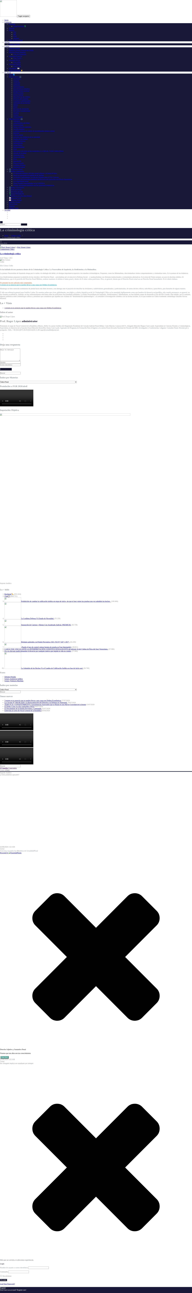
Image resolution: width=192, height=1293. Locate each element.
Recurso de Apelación (21, 109)
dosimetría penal (19, 167)
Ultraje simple (18, 135)
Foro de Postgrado (19, 54)
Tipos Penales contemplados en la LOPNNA (29, 183)
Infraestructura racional (21, 91)
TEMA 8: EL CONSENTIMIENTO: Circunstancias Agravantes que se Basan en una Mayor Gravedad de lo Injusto (45, 705)
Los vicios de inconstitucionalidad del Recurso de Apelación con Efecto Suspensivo (42, 179)
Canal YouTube (14, 44)
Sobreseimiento (18, 87)
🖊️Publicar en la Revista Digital (20, 196)
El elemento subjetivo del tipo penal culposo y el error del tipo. (35, 173)
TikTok (7, 42)
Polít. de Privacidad (16, 40)
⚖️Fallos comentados (16, 171)
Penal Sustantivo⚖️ (16, 119)
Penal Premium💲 (19, 26)
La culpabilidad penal (20, 181)
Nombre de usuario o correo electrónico (14, 1268)
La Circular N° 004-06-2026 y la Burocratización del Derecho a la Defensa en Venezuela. (35, 703)
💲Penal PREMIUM (16, 194)
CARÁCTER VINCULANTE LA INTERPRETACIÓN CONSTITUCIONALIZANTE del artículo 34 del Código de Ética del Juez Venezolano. (56, 649)
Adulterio (16, 121)
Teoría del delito (19, 157)
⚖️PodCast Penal (15, 189)
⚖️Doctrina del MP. (16, 192)
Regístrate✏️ (9, 594)
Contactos (7, 22)
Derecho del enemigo (20, 99)
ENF (15, 36)
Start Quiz (4, 1057)
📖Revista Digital (15, 200)
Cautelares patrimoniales (21, 101)
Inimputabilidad (18, 147)
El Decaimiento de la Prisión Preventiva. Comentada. (23, 709)
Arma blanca (17, 145)
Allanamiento (18, 117)
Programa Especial (15, 56)
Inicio (6, 20)
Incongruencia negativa (21, 89)
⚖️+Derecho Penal (15, 169)
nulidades (16, 85)
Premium (12, 24)
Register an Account (7, 1292)
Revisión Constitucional (21, 111)
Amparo (16, 81)
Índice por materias (9, 685)
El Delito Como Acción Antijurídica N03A (19, 707)
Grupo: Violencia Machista (13, 681)
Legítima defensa (19, 141)
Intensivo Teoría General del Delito (21, 50)
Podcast (11, 28)
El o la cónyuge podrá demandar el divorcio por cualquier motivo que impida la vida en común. (37, 651)
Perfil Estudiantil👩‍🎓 (16, 70)
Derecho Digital (14, 202)
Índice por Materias (9, 377)
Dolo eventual (18, 95)
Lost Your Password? (7, 1284)
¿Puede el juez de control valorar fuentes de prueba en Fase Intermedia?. (46, 647)
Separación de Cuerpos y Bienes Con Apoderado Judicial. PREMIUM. (46, 625)
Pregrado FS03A (15, 64)
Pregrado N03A (14, 60)
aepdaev (16, 38)
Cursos (6, 46)
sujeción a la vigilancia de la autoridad (26, 137)
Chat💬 (7, 596)
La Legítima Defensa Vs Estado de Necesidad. (37, 618)
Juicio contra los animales (22, 127)
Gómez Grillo (14, 208)
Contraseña (4, 1272)
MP (14, 34)
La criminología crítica (10, 253)
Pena (15, 149)
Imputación (17, 161)
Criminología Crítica (7, 249)
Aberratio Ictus (18, 155)
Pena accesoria (18, 163)
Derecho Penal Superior (17, 52)
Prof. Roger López (23, 247)
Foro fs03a (17, 66)
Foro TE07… (18, 58)
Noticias (12, 206)
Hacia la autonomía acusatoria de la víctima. (28, 175)
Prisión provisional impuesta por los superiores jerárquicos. (33, 185)
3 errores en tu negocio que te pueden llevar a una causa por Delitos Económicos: (28, 285)
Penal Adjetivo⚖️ (15, 77)
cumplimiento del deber (21, 123)
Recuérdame (6, 1276)
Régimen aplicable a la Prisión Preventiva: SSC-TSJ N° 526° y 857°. (45, 642)
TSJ (14, 32)
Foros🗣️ (12, 75)
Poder (15, 107)
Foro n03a (17, 62)
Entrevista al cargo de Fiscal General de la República (22, 711)
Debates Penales (10, 677)
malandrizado (18, 143)
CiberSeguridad (14, 48)
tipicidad (16, 133)
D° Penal (7, 72)
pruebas (16, 113)
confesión (16, 83)
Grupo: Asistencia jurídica (13, 679)
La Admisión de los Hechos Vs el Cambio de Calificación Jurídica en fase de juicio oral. (52, 668)
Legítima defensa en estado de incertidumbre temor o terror (34, 131)
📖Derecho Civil (15, 198)
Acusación (17, 79)
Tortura (15, 115)
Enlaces (11, 30)
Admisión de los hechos (21, 103)
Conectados (8, 768)
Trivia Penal (13, 204)
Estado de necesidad (20, 139)
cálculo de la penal (19, 153)
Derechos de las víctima (21, 97)
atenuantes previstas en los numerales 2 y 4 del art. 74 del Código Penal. (38, 151)
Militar (15, 105)
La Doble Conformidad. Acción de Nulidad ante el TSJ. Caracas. (36, 177)
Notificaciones (18, 93)
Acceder (7, 210)
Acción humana (18, 129)
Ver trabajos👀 (14, 68)
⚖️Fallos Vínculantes (16, 187)
